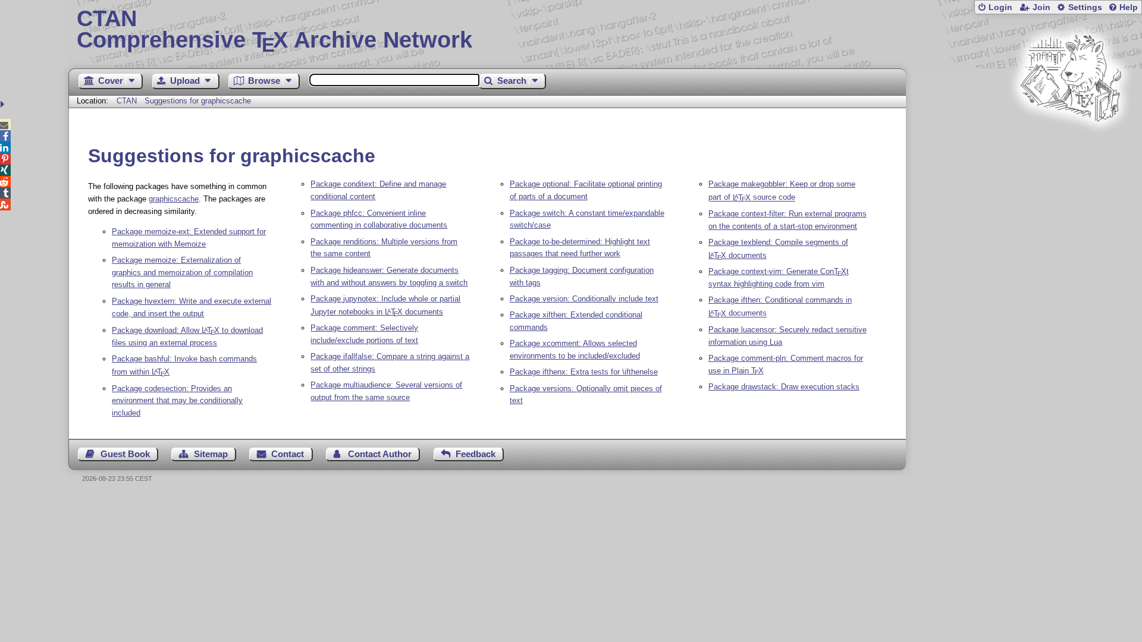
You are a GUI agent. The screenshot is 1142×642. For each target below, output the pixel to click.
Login (1000, 7)
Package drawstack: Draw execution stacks (783, 386)
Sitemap (211, 454)
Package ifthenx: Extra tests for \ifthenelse (584, 371)
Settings (1085, 7)
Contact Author (380, 454)
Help (1128, 7)
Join (1041, 7)
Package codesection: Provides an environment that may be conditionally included (177, 401)
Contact (287, 454)
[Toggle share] (4, 104)
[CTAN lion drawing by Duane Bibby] (1070, 144)
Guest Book (125, 454)
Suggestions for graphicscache (198, 100)
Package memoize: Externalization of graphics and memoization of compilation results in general (182, 272)
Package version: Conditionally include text (584, 298)
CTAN (127, 100)
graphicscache (174, 198)
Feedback (475, 454)
